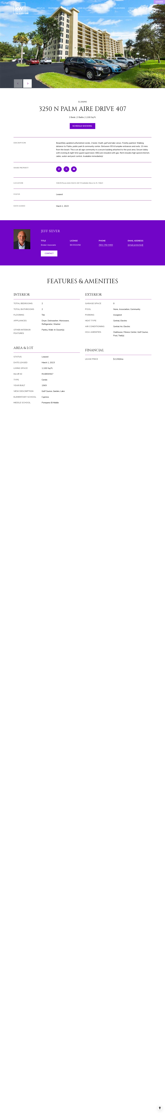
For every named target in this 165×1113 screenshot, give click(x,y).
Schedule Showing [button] (82, 126)
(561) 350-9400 (106, 245)
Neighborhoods (102, 8)
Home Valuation (84, 8)
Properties (53, 8)
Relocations (119, 8)
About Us (40, 8)
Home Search (68, 8)
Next (27, 83)
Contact (49, 253)
